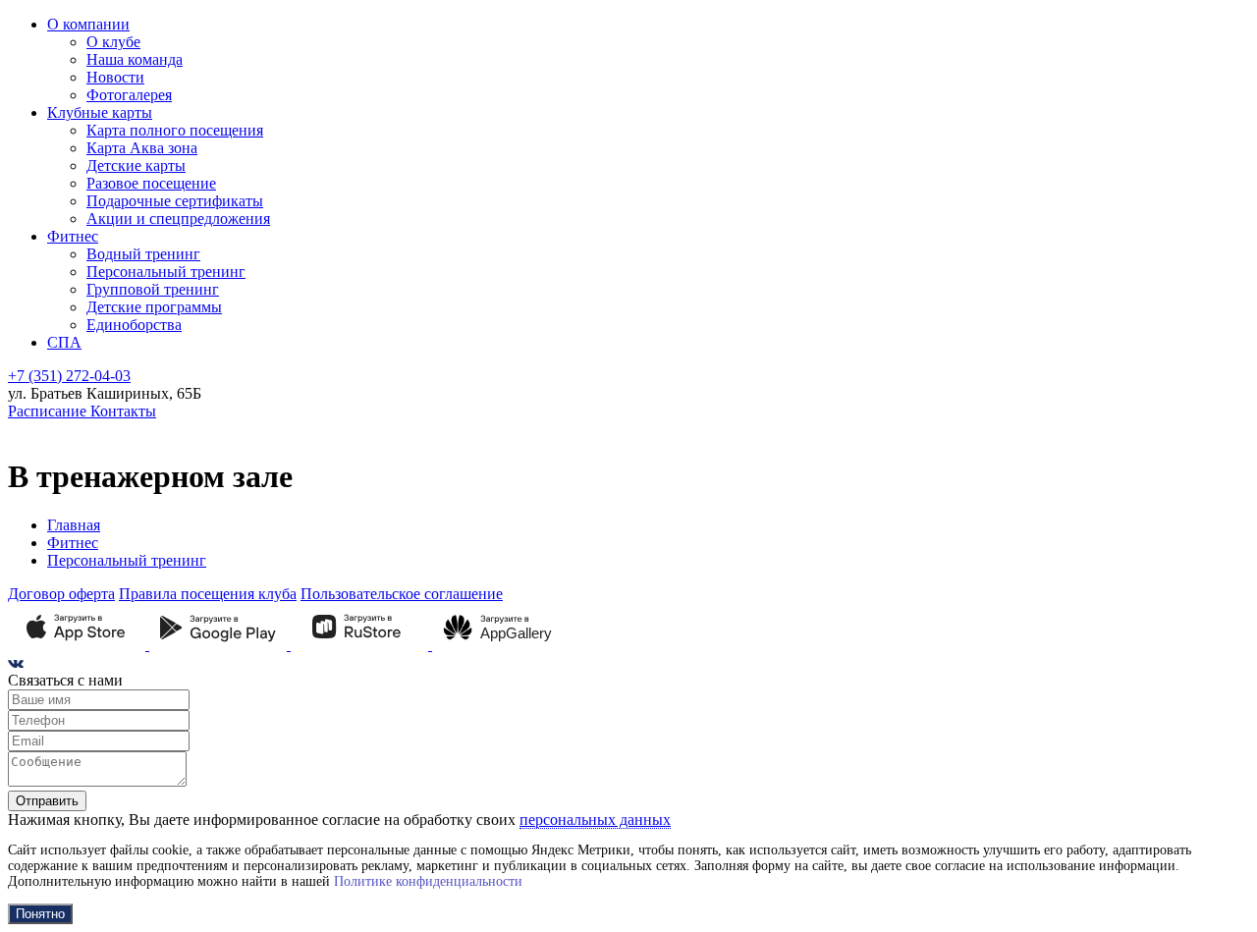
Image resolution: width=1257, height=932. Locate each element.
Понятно (40, 913)
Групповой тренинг (152, 289)
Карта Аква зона (141, 147)
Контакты (123, 411)
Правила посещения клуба (208, 593)
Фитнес (72, 236)
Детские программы (154, 307)
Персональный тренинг (166, 271)
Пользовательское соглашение (402, 593)
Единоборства (134, 324)
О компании (88, 24)
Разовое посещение (151, 183)
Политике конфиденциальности (428, 881)
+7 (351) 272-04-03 (69, 375)
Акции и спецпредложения (178, 218)
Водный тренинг (143, 254)
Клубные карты (99, 112)
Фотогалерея (129, 94)
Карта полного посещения (174, 130)
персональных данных (595, 819)
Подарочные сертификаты (174, 200)
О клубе (113, 41)
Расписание (49, 411)
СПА (64, 342)
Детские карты (136, 165)
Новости (115, 77)
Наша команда (134, 59)
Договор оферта (61, 593)
